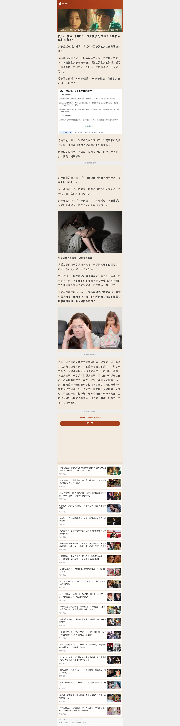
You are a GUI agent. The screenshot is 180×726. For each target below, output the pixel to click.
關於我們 (61, 722)
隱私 (76, 722)
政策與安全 (67, 722)
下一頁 (90, 423)
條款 (73, 722)
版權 (79, 722)
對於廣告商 (85, 722)
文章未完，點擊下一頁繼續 (90, 418)
